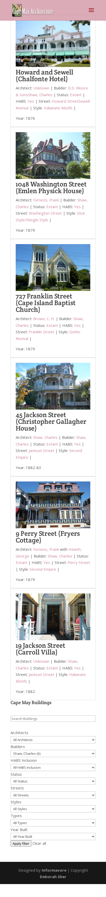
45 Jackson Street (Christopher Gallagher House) (51, 421)
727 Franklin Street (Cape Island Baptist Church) (46, 303)
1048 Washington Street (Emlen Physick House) (51, 187)
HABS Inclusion (24, 760)
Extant (76, 94)
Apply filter (21, 843)
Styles (16, 801)
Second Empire (43, 569)
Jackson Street (41, 450)
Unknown (41, 88)
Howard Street (65, 101)
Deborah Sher (53, 876)
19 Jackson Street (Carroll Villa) (40, 648)
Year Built (19, 829)
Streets (17, 787)
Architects (19, 732)
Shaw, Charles (40, 94)
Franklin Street (41, 331)
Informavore (54, 870)
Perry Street (79, 562)
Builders (18, 746)
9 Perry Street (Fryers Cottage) (48, 536)
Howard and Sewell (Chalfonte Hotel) (44, 75)
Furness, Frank (46, 199)
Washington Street (45, 213)
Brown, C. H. (44, 318)
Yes (31, 101)
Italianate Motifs (58, 107)
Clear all (39, 843)
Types (16, 815)
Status (16, 774)
